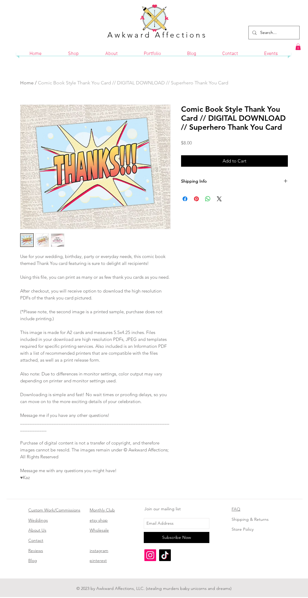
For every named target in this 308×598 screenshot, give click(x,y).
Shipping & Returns (250, 519)
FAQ (236, 509)
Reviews (35, 550)
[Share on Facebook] (185, 198)
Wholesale (99, 530)
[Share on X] (219, 198)
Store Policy (243, 529)
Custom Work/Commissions (54, 510)
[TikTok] (165, 555)
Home (27, 83)
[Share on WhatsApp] (207, 198)
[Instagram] (150, 555)
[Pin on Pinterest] (196, 198)
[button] (298, 47)
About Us (37, 530)
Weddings (38, 520)
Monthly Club (102, 510)
